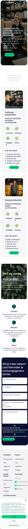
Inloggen (6, 470)
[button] (25, 500)
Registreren (7, 466)
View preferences (14, 525)
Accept (14, 516)
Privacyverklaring (19, 432)
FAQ (5, 462)
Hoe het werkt (8, 459)
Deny (14, 521)
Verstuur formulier (8, 439)
